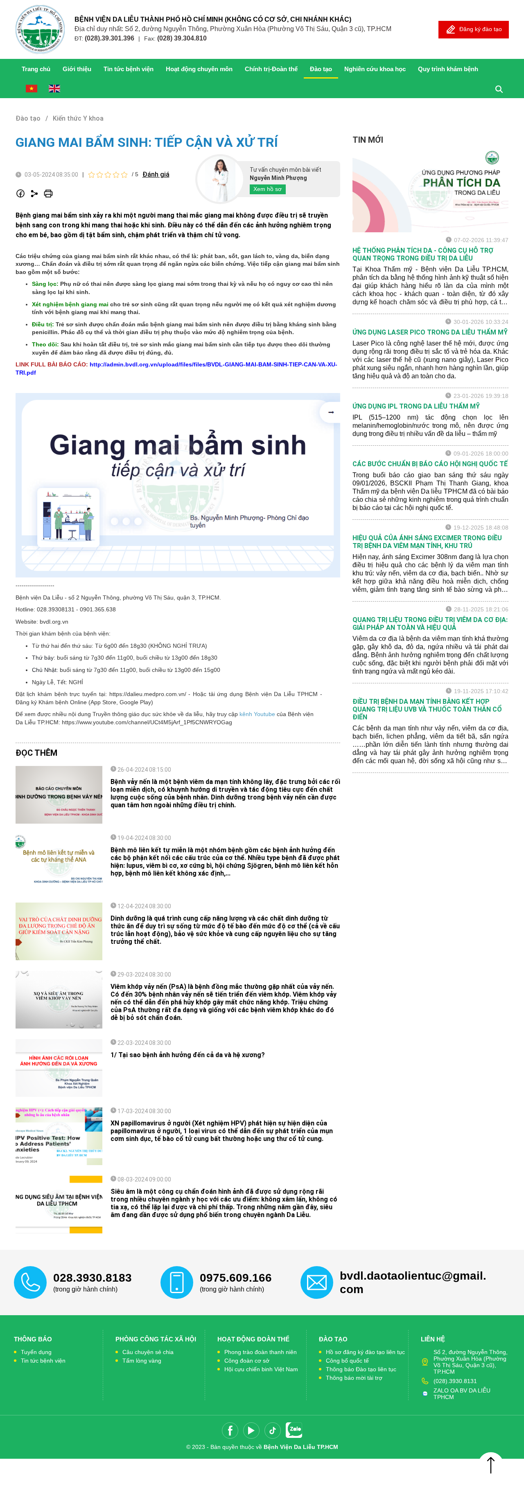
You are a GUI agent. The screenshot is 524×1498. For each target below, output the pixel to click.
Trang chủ (36, 68)
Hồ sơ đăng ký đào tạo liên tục (365, 1352)
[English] (54, 88)
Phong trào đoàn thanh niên (260, 1352)
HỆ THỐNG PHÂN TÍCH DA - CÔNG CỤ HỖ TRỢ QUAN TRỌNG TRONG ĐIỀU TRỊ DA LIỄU (422, 254)
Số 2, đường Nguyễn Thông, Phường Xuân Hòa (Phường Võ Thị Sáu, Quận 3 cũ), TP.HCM (471, 1362)
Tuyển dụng (36, 1352)
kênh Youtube (256, 714)
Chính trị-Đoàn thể (271, 68)
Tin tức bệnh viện (43, 1360)
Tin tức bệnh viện (129, 68)
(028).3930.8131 (455, 1381)
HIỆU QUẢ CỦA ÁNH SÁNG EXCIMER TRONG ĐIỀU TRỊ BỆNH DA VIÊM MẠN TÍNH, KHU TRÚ (427, 542)
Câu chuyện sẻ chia (148, 1352)
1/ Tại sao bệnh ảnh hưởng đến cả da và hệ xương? (188, 1055)
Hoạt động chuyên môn (199, 68)
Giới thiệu (77, 68)
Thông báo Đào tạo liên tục (361, 1369)
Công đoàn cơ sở (246, 1360)
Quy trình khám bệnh (448, 68)
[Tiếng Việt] (31, 88)
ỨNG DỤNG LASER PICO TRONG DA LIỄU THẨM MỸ (430, 332)
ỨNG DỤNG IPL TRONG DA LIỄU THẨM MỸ (416, 406)
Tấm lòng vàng (141, 1360)
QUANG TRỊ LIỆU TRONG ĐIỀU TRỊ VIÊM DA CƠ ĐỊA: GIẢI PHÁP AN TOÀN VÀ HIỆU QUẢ (430, 623)
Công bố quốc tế (347, 1360)
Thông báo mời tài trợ (354, 1377)
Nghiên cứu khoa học (375, 68)
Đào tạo (321, 68)
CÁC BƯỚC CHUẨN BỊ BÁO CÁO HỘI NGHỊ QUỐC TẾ (430, 464)
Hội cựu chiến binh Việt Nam (261, 1369)
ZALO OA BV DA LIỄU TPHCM (462, 1393)
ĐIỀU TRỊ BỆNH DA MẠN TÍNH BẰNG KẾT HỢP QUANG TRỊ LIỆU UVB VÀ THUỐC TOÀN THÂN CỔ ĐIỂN (427, 709)
